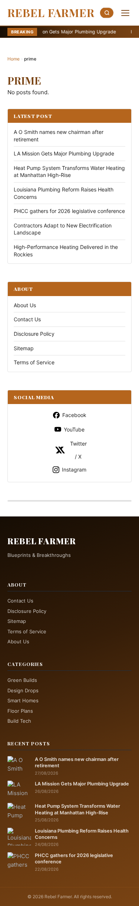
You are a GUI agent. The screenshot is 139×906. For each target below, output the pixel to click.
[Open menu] (125, 13)
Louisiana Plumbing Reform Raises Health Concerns (82, 834)
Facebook (74, 415)
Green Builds (22, 680)
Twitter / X (78, 450)
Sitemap (24, 348)
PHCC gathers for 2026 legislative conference (69, 211)
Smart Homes (23, 700)
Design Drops (23, 690)
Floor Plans (20, 711)
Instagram (74, 469)
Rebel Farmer (51, 12)
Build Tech (19, 721)
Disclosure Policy (34, 334)
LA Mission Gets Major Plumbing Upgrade (53, 32)
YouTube (74, 429)
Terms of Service (34, 362)
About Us (25, 305)
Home (13, 59)
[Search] (106, 13)
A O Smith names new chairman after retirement (77, 762)
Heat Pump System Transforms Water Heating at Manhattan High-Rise (77, 809)
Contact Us (27, 319)
